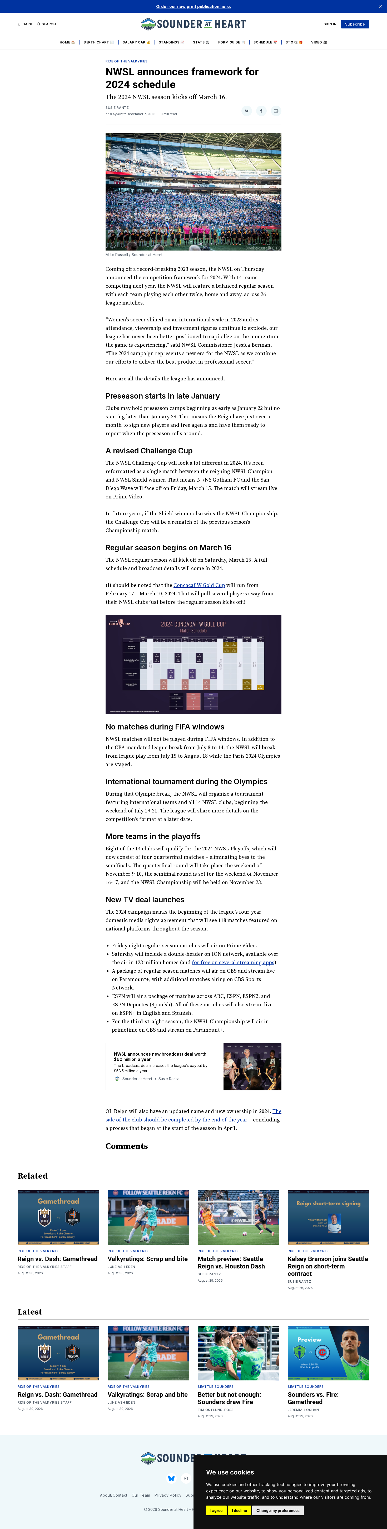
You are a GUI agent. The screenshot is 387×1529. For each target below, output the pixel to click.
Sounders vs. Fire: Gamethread (313, 1398)
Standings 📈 (172, 42)
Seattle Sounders (216, 1387)
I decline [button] (239, 1510)
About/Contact (113, 1495)
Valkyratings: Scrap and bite (148, 1259)
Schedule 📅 (265, 42)
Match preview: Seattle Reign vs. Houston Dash (231, 1262)
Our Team (141, 1495)
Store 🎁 (294, 42)
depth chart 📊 (99, 42)
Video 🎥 (319, 42)
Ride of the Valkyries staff (45, 1267)
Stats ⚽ (201, 42)
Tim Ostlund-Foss (216, 1410)
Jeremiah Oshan (303, 1410)
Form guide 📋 (231, 42)
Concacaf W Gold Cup (199, 585)
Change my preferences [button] (278, 1510)
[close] (380, 6)
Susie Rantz (117, 108)
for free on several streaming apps (233, 962)
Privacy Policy (168, 1495)
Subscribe (355, 24)
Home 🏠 (67, 42)
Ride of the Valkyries (127, 61)
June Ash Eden (121, 1267)
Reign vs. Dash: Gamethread (58, 1259)
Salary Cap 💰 (136, 42)
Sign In (330, 24)
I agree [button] (216, 1510)
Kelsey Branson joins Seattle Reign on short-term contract (328, 1266)
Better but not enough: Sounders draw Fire (229, 1398)
